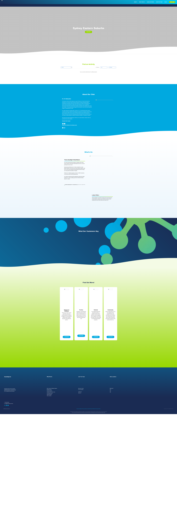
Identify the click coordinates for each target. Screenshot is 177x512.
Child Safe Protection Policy (96, 408)
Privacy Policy (85, 408)
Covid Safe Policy (89, 408)
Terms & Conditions (79, 408)
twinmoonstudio (170, 408)
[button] (88, 32)
